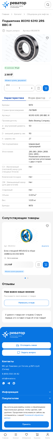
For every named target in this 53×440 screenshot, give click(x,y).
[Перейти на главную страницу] (15, 4)
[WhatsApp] (3, 383)
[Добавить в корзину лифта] (39, 88)
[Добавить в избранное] (47, 38)
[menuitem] (26, 392)
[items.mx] (13, 383)
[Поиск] (48, 5)
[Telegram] (8, 383)
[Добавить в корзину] (46, 88)
